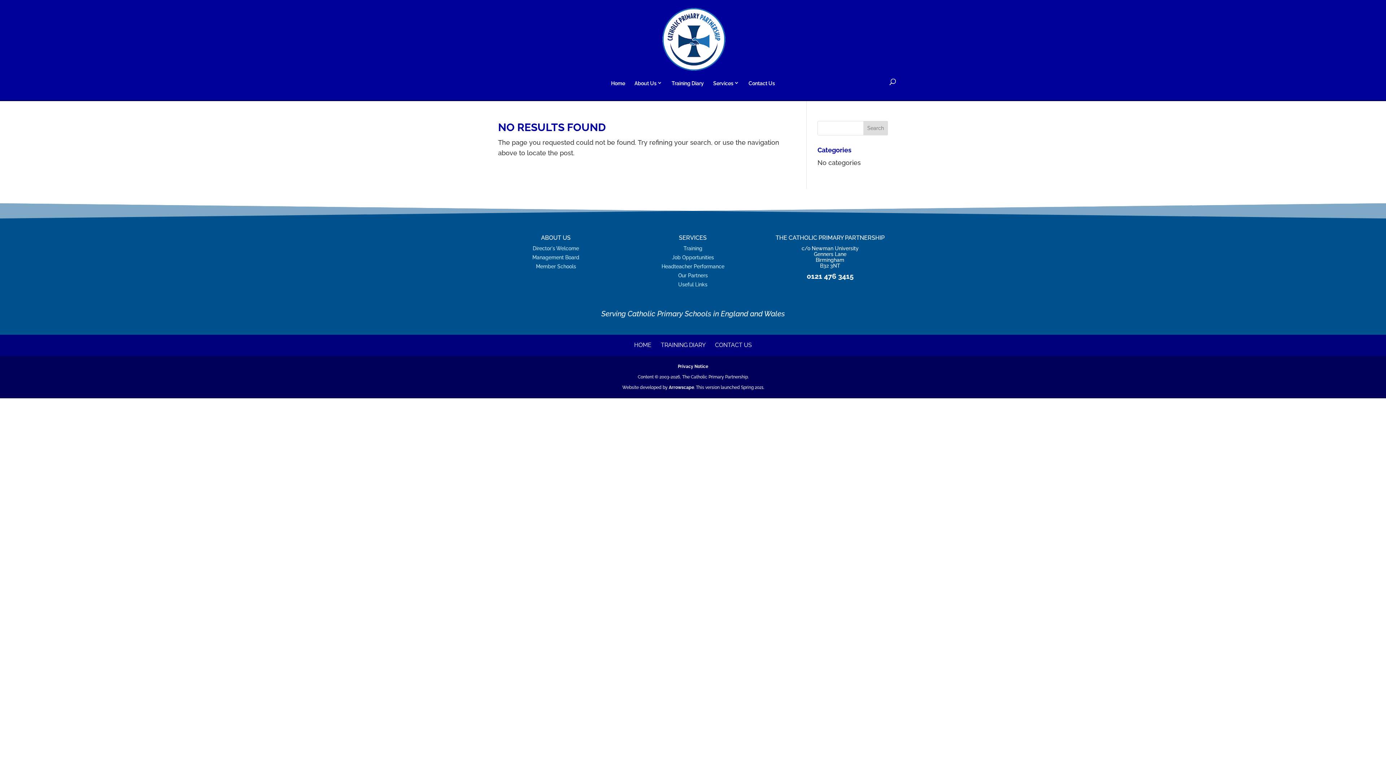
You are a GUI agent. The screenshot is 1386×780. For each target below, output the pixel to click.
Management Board (555, 257)
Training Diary (688, 83)
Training (693, 248)
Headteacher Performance (693, 266)
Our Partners (693, 275)
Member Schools (556, 266)
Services (723, 83)
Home (618, 83)
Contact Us (762, 83)
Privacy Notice (693, 366)
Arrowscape (681, 387)
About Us (646, 83)
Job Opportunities (693, 257)
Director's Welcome (556, 248)
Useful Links (692, 284)
